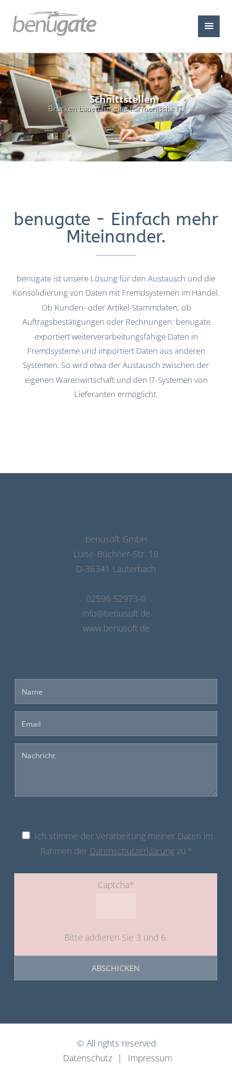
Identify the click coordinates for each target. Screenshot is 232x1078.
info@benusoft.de (116, 613)
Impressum (150, 1058)
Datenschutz (87, 1058)
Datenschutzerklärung (132, 851)
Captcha (76, 884)
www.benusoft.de (116, 628)
